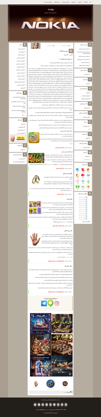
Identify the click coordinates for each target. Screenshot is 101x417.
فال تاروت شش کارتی (20, 70)
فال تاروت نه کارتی (21, 73)
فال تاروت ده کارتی (21, 76)
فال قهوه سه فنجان (86, 96)
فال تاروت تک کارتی (21, 58)
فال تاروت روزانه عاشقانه (19, 82)
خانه (90, 2)
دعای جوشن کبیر (86, 126)
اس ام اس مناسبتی (65, 2)
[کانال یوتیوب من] (38, 404)
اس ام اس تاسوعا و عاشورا (84, 65)
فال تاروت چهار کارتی (20, 64)
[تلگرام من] (62, 404)
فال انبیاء (88, 84)
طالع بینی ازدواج (86, 117)
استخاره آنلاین (57, 2)
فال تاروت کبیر (22, 52)
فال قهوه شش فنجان (85, 99)
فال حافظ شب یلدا (21, 130)
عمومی (65, 392)
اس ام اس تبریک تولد (85, 62)
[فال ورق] (40, 366)
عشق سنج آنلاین (86, 147)
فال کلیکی (88, 138)
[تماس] (50, 404)
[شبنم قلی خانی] (35, 46)
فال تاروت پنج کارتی (21, 67)
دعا (89, 129)
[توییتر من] (46, 404)
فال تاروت (80, 2)
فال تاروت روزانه (21, 49)
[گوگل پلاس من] (42, 404)
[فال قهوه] (62, 345)
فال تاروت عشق (21, 79)
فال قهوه (88, 93)
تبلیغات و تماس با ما (48, 2)
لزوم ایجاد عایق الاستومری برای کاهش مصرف (19, 97)
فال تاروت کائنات (21, 55)
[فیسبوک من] (58, 404)
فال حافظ (85, 2)
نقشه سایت (46, 413)
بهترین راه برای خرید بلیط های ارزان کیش (18, 102)
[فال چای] (62, 366)
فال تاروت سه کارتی (21, 61)
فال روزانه (73, 2)
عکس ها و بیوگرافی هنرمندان (19, 162)
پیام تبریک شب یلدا (21, 133)
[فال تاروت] (62, 324)
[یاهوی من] (65, 404)
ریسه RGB (87, 156)
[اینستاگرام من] (54, 404)
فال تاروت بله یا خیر (21, 85)
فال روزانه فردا (22, 159)
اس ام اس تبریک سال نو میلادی (83, 59)
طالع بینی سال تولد (86, 221)
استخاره (71, 144)
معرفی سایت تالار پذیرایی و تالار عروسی (19, 106)
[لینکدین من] (35, 404)
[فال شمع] (40, 345)
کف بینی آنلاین (68, 257)
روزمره (51, 9)
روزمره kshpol (64, 50)
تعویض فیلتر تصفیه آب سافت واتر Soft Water (18, 111)
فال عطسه (23, 150)
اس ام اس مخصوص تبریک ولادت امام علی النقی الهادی (84, 52)
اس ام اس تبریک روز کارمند (84, 49)
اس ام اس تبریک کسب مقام (84, 56)
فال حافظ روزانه (50, 164)
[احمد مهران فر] (66, 46)
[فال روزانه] (40, 324)
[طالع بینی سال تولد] (83, 208)
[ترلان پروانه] (50, 46)
